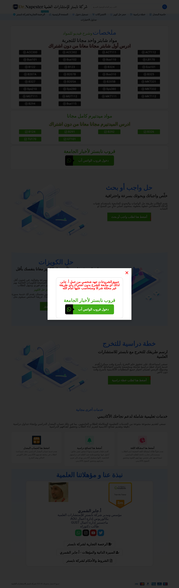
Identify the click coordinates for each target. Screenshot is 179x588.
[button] (127, 273)
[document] (89, 294)
